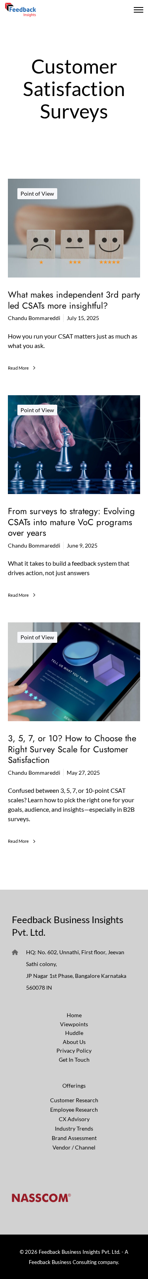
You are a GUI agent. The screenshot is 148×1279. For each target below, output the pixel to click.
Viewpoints (74, 1024)
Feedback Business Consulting (63, 1262)
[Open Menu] (138, 10)
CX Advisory (74, 1119)
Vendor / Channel (74, 1147)
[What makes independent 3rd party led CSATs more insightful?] (74, 228)
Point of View (37, 193)
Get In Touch (74, 1059)
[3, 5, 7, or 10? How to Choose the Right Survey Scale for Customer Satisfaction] (74, 671)
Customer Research (74, 1100)
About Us (74, 1041)
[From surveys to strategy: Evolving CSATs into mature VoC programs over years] (74, 444)
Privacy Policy (74, 1050)
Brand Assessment (74, 1138)
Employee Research (74, 1109)
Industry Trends (74, 1128)
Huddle (74, 1032)
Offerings (74, 1085)
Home (74, 1015)
